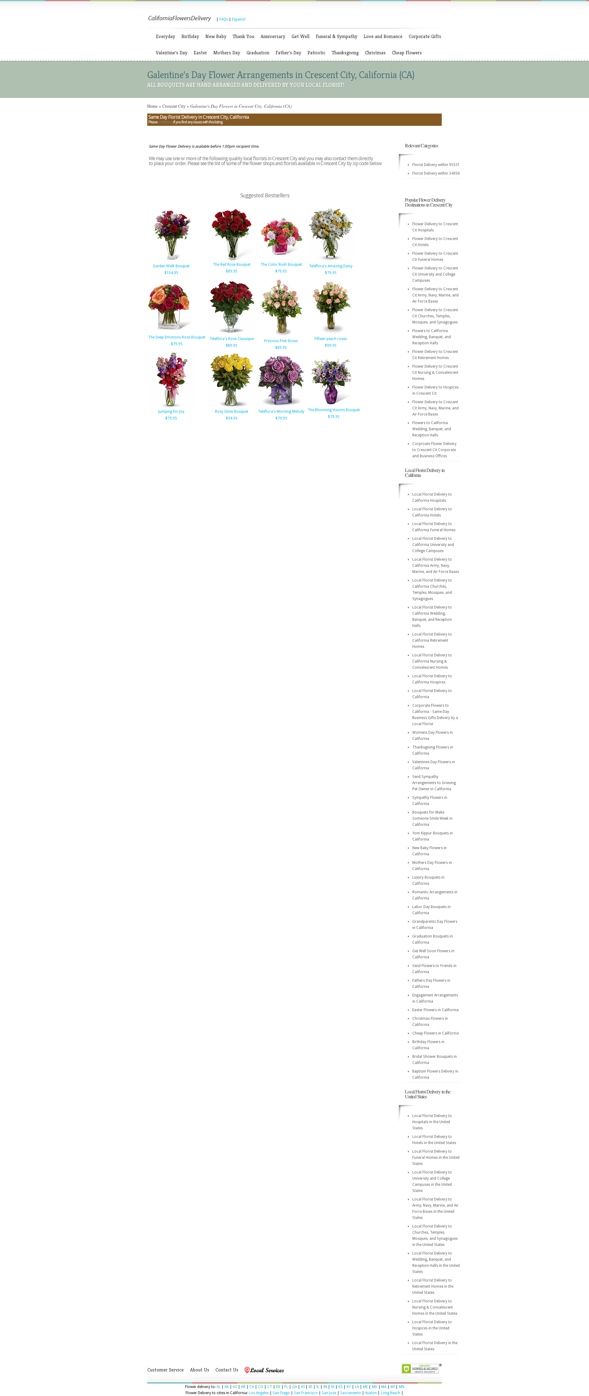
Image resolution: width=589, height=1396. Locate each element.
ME (365, 1387)
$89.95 (231, 271)
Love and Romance (383, 36)
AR (243, 1387)
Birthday (190, 36)
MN (401, 1387)
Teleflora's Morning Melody (281, 411)
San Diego (281, 1393)
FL (286, 1387)
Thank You (243, 36)
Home (152, 106)
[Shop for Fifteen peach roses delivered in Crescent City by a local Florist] (331, 334)
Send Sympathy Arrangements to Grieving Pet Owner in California (434, 783)
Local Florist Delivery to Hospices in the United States (432, 1328)
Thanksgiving (345, 52)
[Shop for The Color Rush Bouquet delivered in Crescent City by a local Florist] (281, 259)
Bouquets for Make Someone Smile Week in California (432, 818)
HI (303, 1387)
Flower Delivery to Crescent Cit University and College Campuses (435, 274)
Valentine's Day (171, 52)
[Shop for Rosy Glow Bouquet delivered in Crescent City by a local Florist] (232, 406)
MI (393, 1387)
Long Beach (390, 1393)
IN (325, 1387)
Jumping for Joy (171, 411)
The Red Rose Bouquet (232, 264)
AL (219, 1387)
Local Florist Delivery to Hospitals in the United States (432, 1122)
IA (332, 1387)
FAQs (223, 19)
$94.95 (231, 418)
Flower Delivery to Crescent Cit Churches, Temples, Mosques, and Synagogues (435, 316)
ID (310, 1387)
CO (260, 1387)
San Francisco (306, 1393)
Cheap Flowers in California (435, 1033)
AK (227, 1387)
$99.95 (331, 345)
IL (317, 1387)
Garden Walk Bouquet (171, 266)
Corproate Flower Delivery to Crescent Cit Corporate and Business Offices (434, 450)
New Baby (215, 36)
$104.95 (171, 273)
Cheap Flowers (407, 52)
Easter (200, 52)
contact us (165, 122)
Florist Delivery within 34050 (436, 173)
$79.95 (281, 271)
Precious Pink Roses (281, 341)
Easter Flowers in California (435, 1010)
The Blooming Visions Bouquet (334, 410)
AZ (235, 1387)
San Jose (329, 1393)
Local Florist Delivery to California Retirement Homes (432, 640)
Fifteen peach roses (330, 339)
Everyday (165, 36)
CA (251, 1387)
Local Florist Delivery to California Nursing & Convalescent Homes (432, 661)
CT (269, 1387)
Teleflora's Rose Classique (232, 339)
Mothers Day (226, 52)
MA (384, 1387)
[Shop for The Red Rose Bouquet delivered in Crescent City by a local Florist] (232, 259)
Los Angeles (259, 1393)
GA (294, 1387)
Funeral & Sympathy (336, 36)
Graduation (257, 52)
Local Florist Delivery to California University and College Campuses (433, 544)
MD (374, 1387)
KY (349, 1387)
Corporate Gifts (425, 36)
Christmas (375, 52)
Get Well (300, 36)
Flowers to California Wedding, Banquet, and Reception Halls (431, 337)
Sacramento (350, 1393)
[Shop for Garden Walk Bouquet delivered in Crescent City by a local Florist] (171, 261)
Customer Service (165, 1370)
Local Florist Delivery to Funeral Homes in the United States (436, 1157)
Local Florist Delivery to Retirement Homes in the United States (432, 1286)
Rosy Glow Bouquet (231, 411)
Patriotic (316, 52)
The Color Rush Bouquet (281, 264)
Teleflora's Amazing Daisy (330, 266)
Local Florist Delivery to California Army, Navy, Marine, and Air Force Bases (435, 565)
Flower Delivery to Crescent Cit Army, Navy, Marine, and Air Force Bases (435, 295)
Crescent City (174, 106)
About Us (199, 1370)
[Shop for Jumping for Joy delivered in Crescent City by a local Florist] (171, 406)
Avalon (371, 1393)
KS (340, 1387)
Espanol (238, 19)
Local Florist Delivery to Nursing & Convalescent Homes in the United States (434, 1307)
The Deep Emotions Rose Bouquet (176, 337)
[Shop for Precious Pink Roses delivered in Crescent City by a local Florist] (281, 336)
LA (357, 1387)
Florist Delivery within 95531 (436, 165)
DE (278, 1387)
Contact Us (226, 1370)
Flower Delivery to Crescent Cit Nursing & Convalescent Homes (435, 372)
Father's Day (288, 52)
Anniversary (272, 36)
